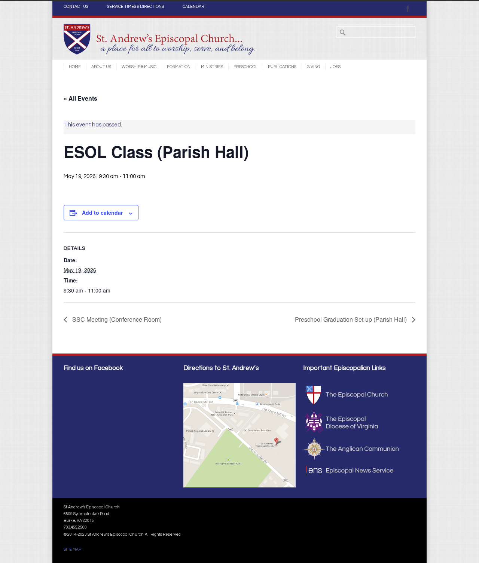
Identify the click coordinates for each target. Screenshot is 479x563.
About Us (101, 67)
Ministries (212, 67)
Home (75, 67)
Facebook (407, 8)
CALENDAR (193, 7)
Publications (282, 67)
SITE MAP (72, 549)
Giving (313, 67)
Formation (178, 67)
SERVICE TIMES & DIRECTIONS (135, 7)
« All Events (80, 98)
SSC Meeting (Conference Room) (116, 319)
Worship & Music (139, 67)
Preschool (245, 67)
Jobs (335, 67)
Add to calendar (102, 212)
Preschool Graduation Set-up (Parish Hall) (351, 319)
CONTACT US (76, 7)
